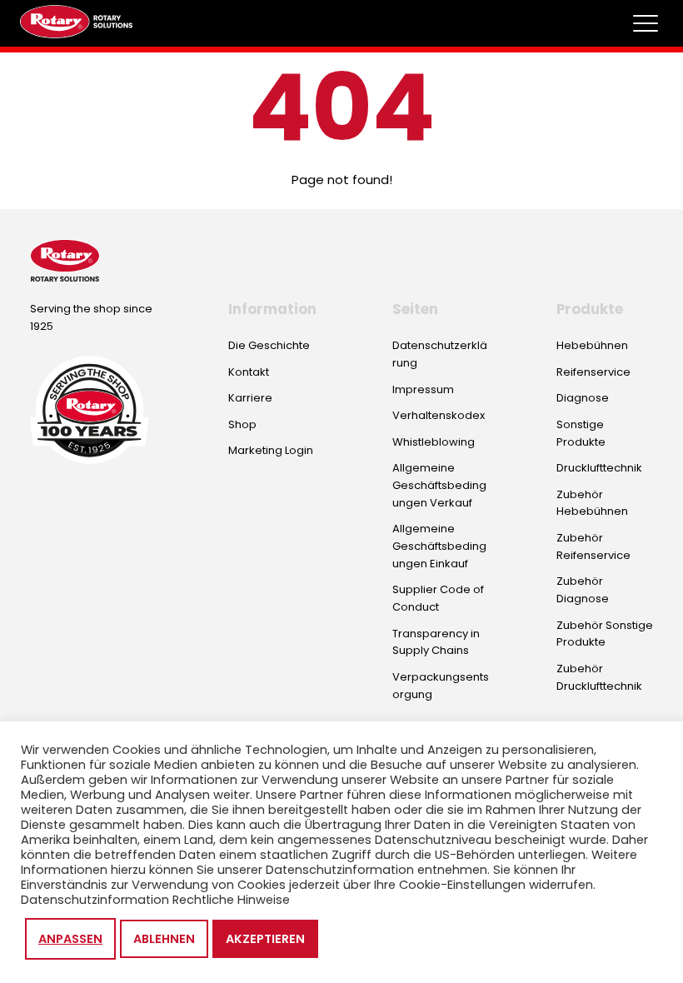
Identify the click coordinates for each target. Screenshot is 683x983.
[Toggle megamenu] (645, 23)
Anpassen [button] (70, 939)
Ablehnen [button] (164, 939)
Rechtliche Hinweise (231, 899)
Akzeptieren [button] (265, 939)
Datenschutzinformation (95, 899)
